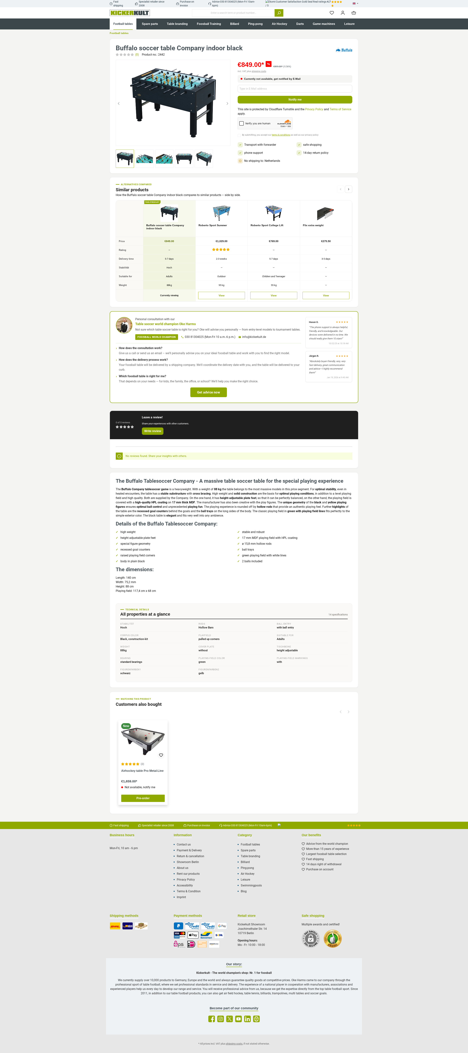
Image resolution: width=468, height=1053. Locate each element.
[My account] (342, 13)
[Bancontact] (206, 935)
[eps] (179, 944)
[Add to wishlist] (161, 755)
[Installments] (208, 926)
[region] (173, 103)
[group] (173, 103)
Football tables (250, 844)
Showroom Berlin (188, 862)
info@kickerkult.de (254, 337)
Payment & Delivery (189, 850)
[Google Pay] (222, 926)
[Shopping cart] (353, 13)
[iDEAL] (191, 944)
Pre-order (143, 798)
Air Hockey (247, 873)
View (221, 295)
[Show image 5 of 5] (186, 141)
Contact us (184, 844)
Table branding (250, 856)
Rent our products (188, 873)
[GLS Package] (127, 926)
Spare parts (248, 850)
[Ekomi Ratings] (335, 941)
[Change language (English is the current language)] (355, 4)
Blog (244, 891)
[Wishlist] (331, 13)
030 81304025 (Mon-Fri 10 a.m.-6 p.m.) (210, 337)
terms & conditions (281, 135)
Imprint (181, 897)
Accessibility (185, 885)
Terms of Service (340, 109)
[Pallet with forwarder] (141, 926)
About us (182, 868)
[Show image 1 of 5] (160, 141)
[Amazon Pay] (214, 944)
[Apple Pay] (193, 935)
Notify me (295, 99)
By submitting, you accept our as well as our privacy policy (280, 135)
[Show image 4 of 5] (179, 141)
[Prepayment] (202, 944)
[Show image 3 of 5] (173, 141)
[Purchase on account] (192, 926)
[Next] (227, 103)
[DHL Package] (115, 926)
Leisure (245, 879)
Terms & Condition (189, 891)
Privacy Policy (314, 109)
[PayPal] (178, 926)
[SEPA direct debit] (219, 935)
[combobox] (233, 13)
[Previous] (118, 103)
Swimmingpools (251, 885)
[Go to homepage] (130, 13)
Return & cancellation (190, 856)
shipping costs (259, 71)
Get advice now (208, 392)
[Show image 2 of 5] (166, 141)
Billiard (245, 862)
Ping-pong (247, 868)
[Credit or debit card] (180, 935)
